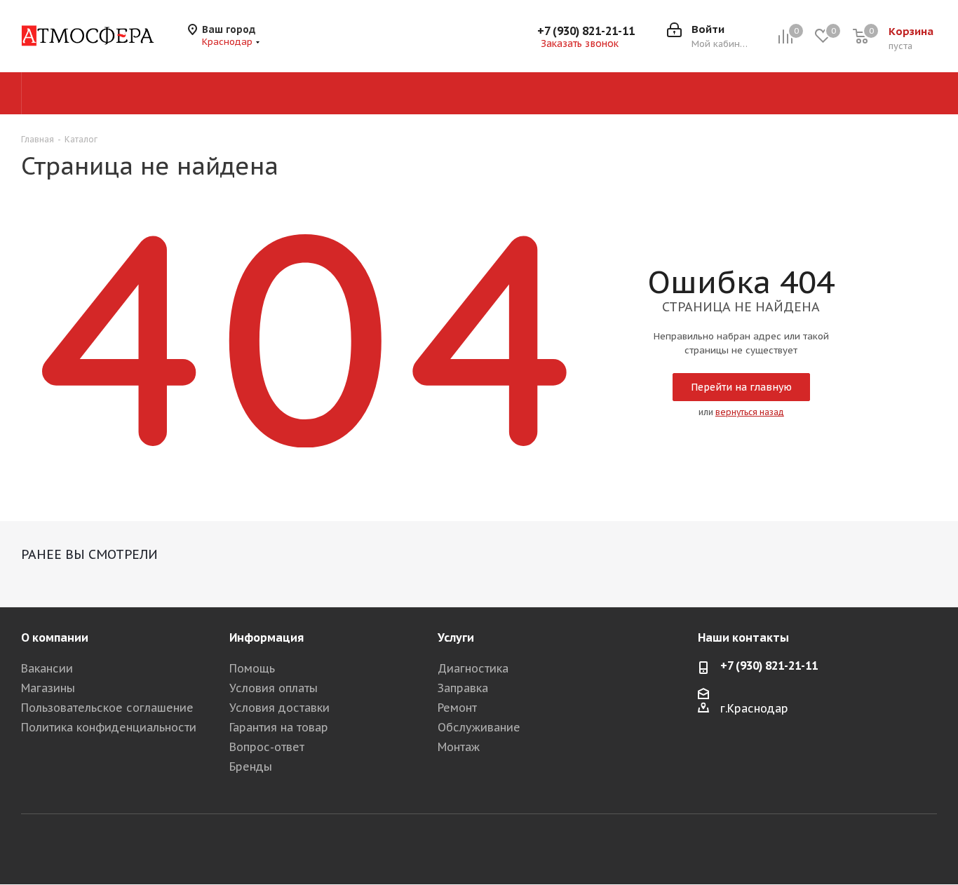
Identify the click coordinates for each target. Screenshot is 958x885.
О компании (54, 637)
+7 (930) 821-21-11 (586, 31)
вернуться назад (749, 412)
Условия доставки (279, 708)
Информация (266, 637)
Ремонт (457, 708)
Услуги (456, 637)
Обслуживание (479, 727)
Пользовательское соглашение (107, 708)
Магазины (48, 688)
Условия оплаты (273, 688)
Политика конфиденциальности (108, 727)
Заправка (463, 688)
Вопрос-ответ (266, 747)
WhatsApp (926, 849)
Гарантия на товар (278, 727)
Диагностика (473, 668)
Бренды (250, 766)
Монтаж (459, 747)
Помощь (252, 668)
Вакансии (47, 668)
